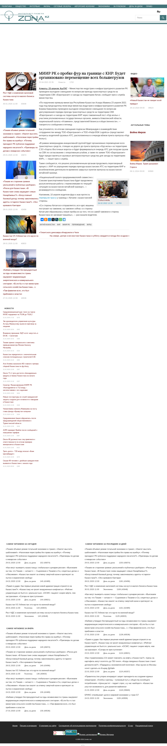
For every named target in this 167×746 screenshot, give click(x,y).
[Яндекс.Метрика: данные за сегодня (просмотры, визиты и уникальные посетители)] (106, 734)
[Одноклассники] (45, 219)
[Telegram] (64, 219)
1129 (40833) (121, 616)
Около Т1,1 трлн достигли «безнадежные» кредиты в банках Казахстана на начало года (20, 375)
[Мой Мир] (49, 219)
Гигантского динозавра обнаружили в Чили (59, 232)
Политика (7, 6)
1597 (18, 369)
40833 (23, 243)
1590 (18, 338)
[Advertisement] (83, 43)
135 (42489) (45, 692)
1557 (18, 381)
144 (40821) (45, 600)
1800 (18, 360)
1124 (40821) (124, 653)
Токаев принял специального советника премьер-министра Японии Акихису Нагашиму (18, 345)
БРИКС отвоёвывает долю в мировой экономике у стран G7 (112, 695)
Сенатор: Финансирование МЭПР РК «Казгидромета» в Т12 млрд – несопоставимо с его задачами (17, 387)
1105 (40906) (122, 698)
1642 (18, 329)
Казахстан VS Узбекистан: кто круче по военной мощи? (30, 604)
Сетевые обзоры (62, 6)
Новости (61, 82)
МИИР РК (66, 225)
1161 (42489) (124, 608)
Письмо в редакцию (28, 726)
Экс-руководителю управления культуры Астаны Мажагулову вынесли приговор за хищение (19, 323)
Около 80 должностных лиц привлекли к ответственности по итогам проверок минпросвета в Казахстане (19, 441)
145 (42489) (45, 581)
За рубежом (119, 6)
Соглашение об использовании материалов (77, 726)
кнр (58, 225)
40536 (23, 298)
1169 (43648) (122, 589)
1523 (18, 351)
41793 (118, 203)
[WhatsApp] (60, 219)
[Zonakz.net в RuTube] (159, 12)
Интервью (35, 6)
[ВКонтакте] (42, 219)
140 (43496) (45, 665)
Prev (133, 89)
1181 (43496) (124, 581)
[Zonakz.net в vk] (155, 12)
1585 (18, 466)
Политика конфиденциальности (112, 726)
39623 (150, 108)
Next (161, 89)
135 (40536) (45, 711)
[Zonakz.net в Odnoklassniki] (151, 12)
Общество (20, 6)
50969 (150, 171)
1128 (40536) (124, 634)
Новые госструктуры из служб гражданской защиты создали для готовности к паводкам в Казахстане (20, 399)
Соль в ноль (104, 200)
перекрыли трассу (48, 198)
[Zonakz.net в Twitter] (137, 12)
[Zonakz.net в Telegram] (148, 12)
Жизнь (47, 6)
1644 (18, 426)
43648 (23, 104)
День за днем (135, 6)
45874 (23, 155)
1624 (18, 414)
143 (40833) (42, 608)
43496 (23, 209)
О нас (130, 726)
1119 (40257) (124, 671)
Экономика (104, 6)
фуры (89, 225)
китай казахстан (47, 225)
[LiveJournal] (56, 219)
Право (149, 6)
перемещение (78, 225)
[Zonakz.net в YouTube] (144, 12)
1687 (18, 435)
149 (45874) (45, 647)
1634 (18, 393)
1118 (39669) (124, 690)
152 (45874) (45, 563)
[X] (53, 219)
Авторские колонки (84, 6)
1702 (72, 82)
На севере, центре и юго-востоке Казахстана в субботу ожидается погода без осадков (89, 236)
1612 (18, 447)
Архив (14, 726)
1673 (18, 457)
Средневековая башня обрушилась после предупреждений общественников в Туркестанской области (19, 420)
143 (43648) (43, 616)
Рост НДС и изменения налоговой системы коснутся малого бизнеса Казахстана (18, 96)
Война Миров (138, 132)
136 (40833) (42, 674)
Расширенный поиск (144, 726)
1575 (18, 317)
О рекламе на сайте (47, 726)
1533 (18, 405)
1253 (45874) (124, 563)
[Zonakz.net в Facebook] (140, 12)
